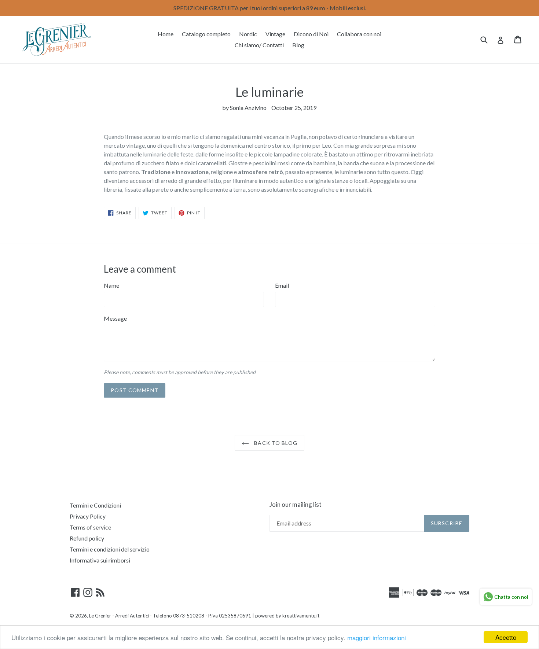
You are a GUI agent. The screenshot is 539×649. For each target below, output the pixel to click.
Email (282, 285)
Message (115, 318)
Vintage (275, 33)
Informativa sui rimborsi (100, 560)
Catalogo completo (206, 33)
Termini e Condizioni (95, 505)
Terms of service (90, 527)
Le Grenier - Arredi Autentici (119, 616)
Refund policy (87, 538)
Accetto (505, 637)
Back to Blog (275, 443)
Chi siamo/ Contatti (259, 44)
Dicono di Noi (311, 33)
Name (111, 285)
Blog (298, 44)
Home (165, 33)
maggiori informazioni (376, 637)
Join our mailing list (296, 504)
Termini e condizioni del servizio (110, 549)
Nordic (248, 33)
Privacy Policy (88, 516)
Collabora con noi (359, 33)
